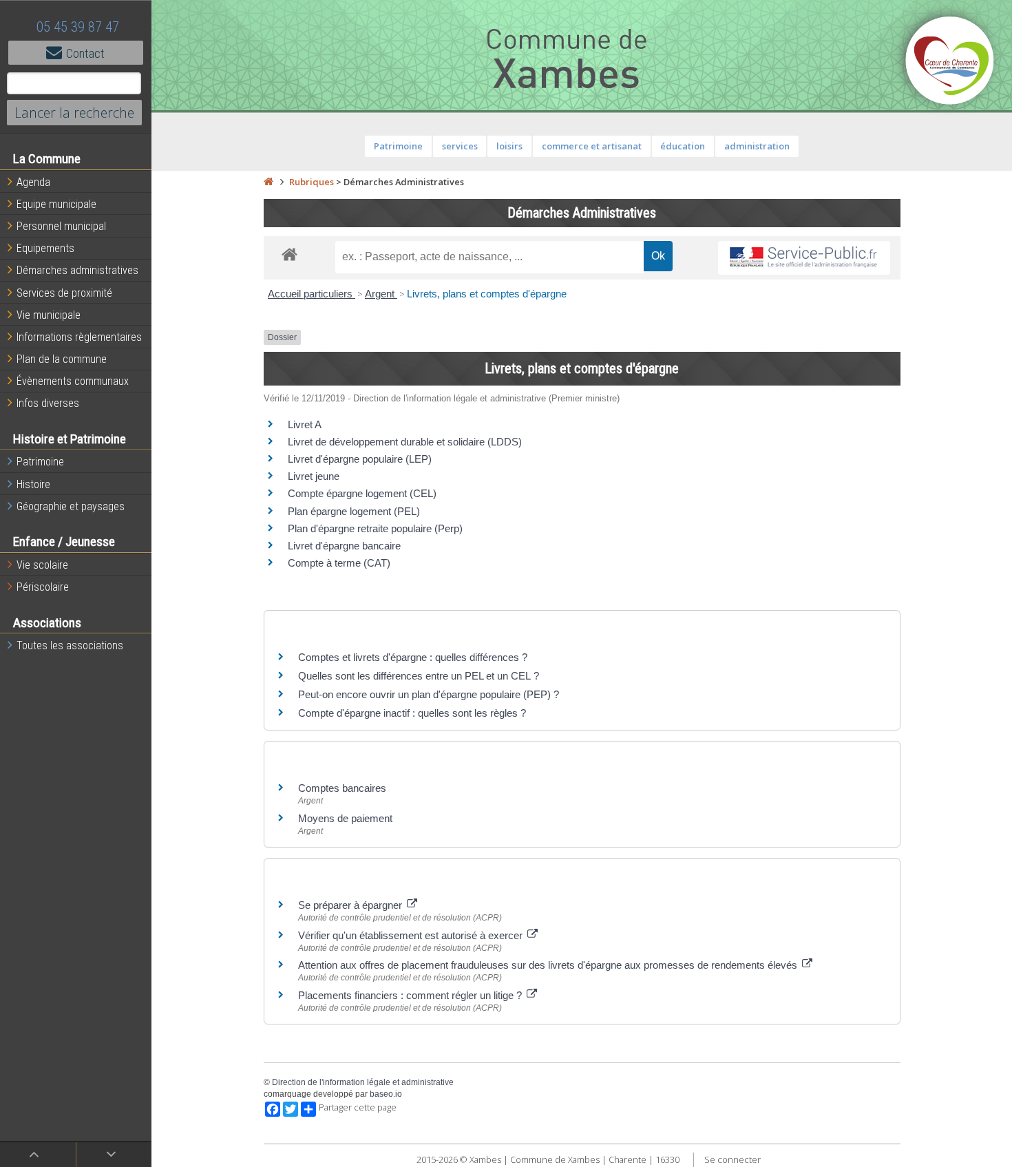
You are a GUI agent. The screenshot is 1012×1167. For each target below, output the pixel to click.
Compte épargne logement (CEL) (362, 493)
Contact (85, 53)
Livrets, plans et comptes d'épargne (487, 293)
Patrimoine (40, 461)
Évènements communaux (73, 381)
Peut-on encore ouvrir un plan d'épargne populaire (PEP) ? (428, 694)
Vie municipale (49, 315)
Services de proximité (64, 292)
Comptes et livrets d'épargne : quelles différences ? (412, 657)
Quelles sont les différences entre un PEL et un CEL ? (418, 676)
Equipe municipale (56, 204)
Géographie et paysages (71, 506)
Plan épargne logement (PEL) (354, 511)
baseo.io (386, 1094)
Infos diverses (48, 403)
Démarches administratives (77, 270)
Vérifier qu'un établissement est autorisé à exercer (411, 935)
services (460, 146)
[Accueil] (268, 182)
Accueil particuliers (311, 293)
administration (757, 146)
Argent (381, 293)
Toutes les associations (70, 645)
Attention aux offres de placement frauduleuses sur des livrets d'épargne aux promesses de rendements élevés (549, 965)
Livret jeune (313, 476)
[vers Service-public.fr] (804, 258)
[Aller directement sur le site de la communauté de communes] (950, 62)
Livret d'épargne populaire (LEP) (360, 459)
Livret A (304, 424)
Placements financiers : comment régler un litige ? (411, 995)
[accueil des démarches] (289, 253)
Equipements (45, 248)
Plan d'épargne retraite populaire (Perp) (375, 528)
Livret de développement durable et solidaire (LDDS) (405, 442)
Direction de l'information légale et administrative (363, 1082)
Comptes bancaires (342, 788)
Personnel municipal (61, 226)
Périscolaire (43, 586)
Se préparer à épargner (351, 905)
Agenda (33, 182)
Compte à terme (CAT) (339, 563)
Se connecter (732, 1159)
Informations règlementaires (79, 337)
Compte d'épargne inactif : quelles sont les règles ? (412, 713)
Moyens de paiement (345, 818)
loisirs (509, 146)
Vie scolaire (42, 564)
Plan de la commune (62, 359)
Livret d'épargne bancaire (344, 545)
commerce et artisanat (592, 146)
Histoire (33, 484)
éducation (682, 146)
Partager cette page (358, 1107)
